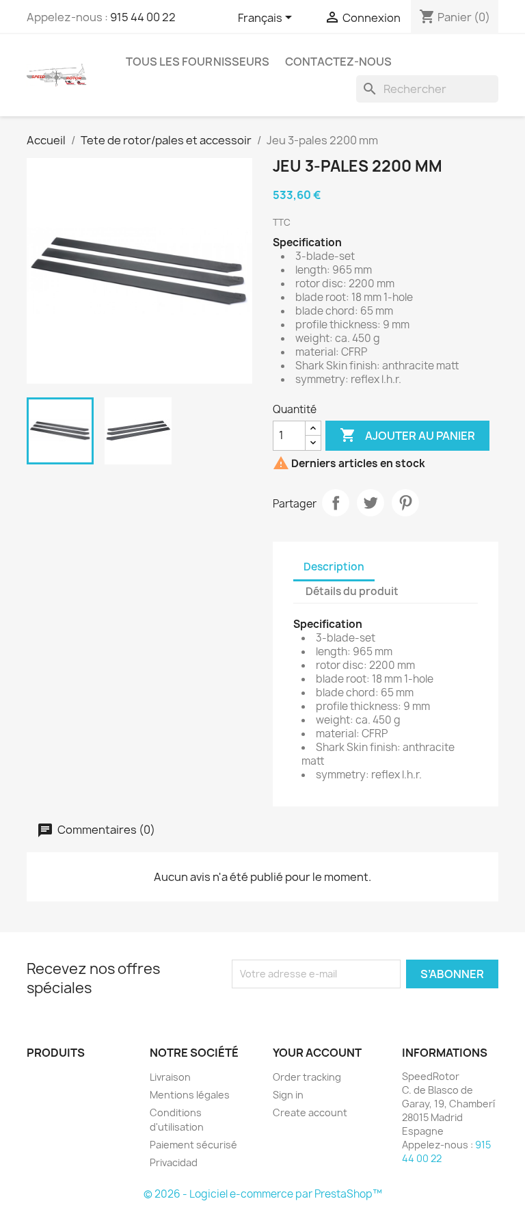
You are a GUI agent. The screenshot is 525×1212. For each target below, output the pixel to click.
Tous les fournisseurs (197, 61)
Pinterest (405, 502)
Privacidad (174, 1162)
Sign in (288, 1094)
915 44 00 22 (143, 17)
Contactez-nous (338, 61)
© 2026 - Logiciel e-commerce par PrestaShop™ (263, 1194)
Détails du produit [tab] (352, 591)
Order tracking (307, 1076)
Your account (317, 1052)
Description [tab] (334, 566)
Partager (335, 502)
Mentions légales (190, 1094)
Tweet (370, 502)
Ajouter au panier (407, 435)
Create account (310, 1112)
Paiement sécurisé (193, 1144)
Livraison (170, 1076)
